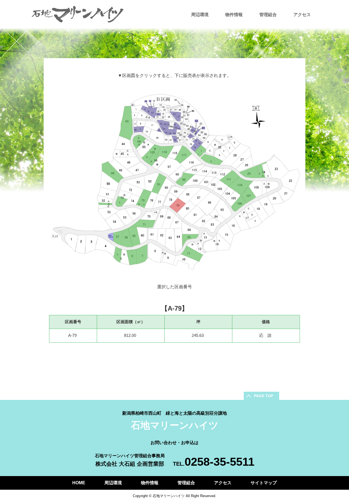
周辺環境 (200, 14)
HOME (78, 482)
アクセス (302, 14)
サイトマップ (264, 482)
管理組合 (268, 14)
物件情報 (234, 14)
